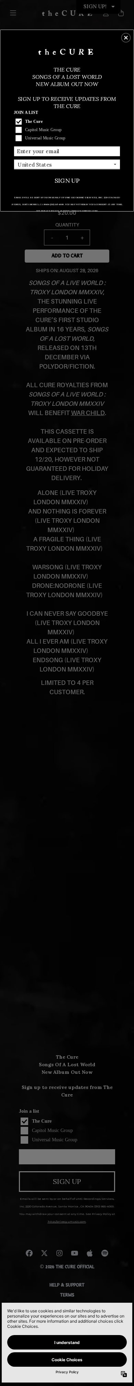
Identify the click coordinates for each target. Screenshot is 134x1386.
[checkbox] (67, 121)
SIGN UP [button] (67, 180)
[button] (126, 37)
